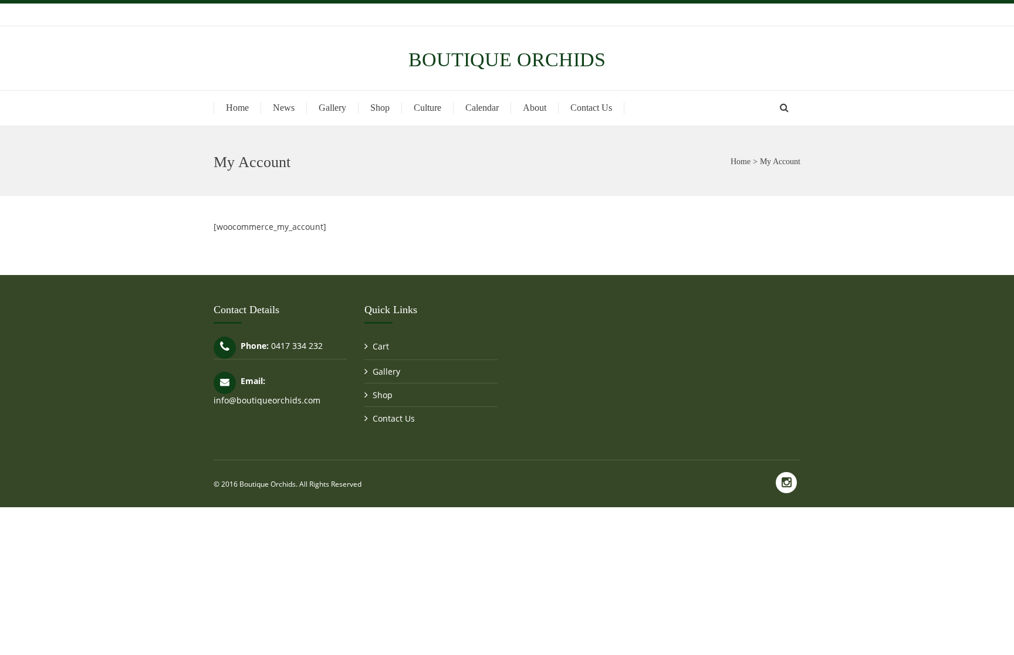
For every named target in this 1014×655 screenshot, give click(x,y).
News (284, 108)
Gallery (332, 108)
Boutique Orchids (507, 59)
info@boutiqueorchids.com (267, 400)
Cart (381, 346)
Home (237, 108)
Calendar (482, 108)
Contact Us (591, 108)
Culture (427, 108)
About (534, 108)
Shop (380, 108)
